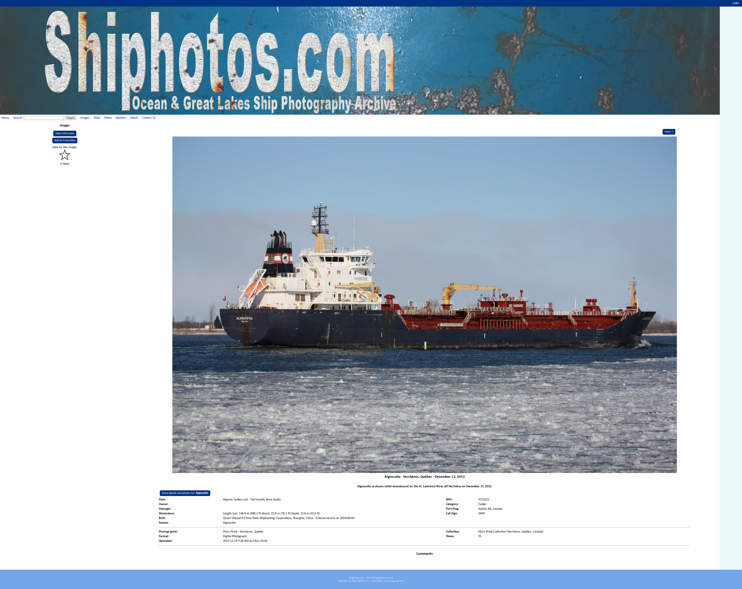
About (134, 118)
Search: (18, 118)
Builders (121, 118)
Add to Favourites (64, 140)
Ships (97, 118)
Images (84, 118)
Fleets (108, 118)
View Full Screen (64, 133)
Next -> (669, 131)
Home (5, 118)
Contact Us (149, 118)
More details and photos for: (185, 493)
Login (736, 3)
